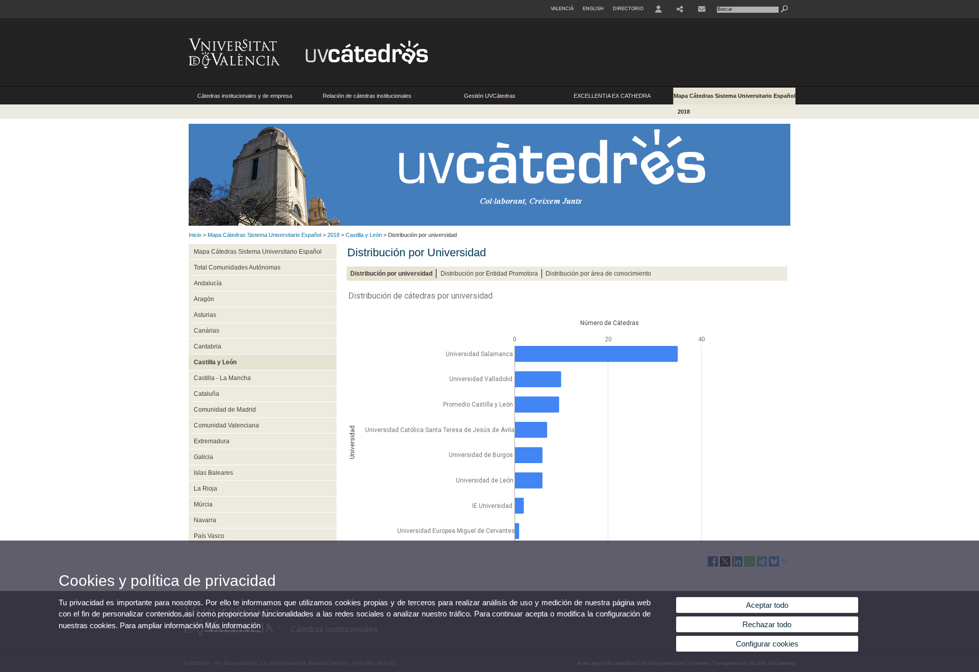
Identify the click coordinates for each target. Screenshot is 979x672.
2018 (684, 112)
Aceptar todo (767, 605)
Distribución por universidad (391, 273)
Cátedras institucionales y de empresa (244, 96)
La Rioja (205, 488)
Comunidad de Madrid (225, 409)
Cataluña (206, 393)
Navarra (205, 520)
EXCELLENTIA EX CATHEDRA (612, 96)
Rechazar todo (766, 624)
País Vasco (209, 536)
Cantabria (207, 346)
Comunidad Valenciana (226, 425)
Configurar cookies (767, 643)
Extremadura (211, 441)
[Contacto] (701, 9)
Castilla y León (364, 235)
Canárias (206, 330)
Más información (233, 625)
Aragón (204, 299)
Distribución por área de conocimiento (598, 273)
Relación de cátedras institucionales (367, 96)
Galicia (203, 457)
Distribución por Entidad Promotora (489, 273)
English (593, 8)
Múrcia (203, 504)
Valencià (562, 8)
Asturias (205, 314)
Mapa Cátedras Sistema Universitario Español (734, 96)
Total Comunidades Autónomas (237, 267)
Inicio (195, 235)
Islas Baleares (213, 472)
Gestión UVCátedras (490, 96)
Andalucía (208, 283)
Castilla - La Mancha (222, 378)
